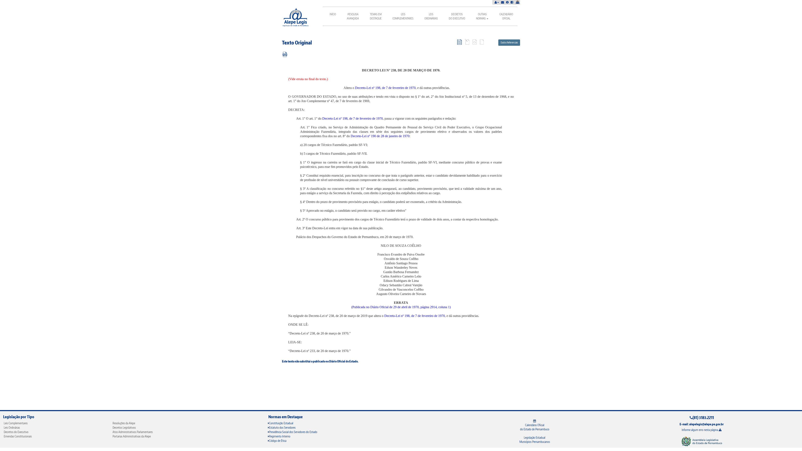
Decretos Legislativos (124, 427)
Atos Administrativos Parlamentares (133, 432)
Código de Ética (277, 440)
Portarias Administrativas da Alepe (132, 436)
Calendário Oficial (506, 16)
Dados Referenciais (509, 42)
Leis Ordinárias (431, 16)
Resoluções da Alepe (124, 423)
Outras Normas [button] (481, 16)
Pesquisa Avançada (353, 16)
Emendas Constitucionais (18, 436)
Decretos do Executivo (457, 16)
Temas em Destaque (376, 16)
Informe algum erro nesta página (700, 430)
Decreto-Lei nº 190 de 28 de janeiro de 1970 (380, 136)
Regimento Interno (279, 436)
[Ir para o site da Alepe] (701, 441)
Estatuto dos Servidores (282, 427)
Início (333, 14)
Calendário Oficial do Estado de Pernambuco (534, 427)
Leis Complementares (402, 16)
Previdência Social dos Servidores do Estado (293, 432)
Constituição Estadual (281, 423)
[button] (497, 2)
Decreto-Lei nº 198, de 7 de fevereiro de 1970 (385, 88)
